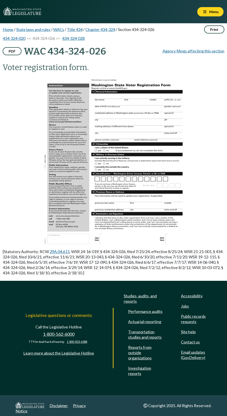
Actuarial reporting (144, 321)
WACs (58, 29)
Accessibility (192, 295)
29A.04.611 (60, 251)
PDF (12, 51)
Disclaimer (58, 405)
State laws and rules (33, 29)
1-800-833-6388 (77, 342)
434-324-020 (14, 38)
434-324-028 (73, 38)
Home (8, 29)
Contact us (190, 342)
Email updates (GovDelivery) (193, 355)
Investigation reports (139, 371)
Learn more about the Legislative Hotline (58, 353)
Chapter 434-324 (100, 29)
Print (214, 29)
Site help (188, 331)
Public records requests (193, 319)
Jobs (185, 306)
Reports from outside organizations (140, 352)
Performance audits (145, 311)
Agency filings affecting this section (193, 51)
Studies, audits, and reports (140, 298)
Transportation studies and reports (145, 334)
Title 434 (74, 29)
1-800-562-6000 (58, 334)
